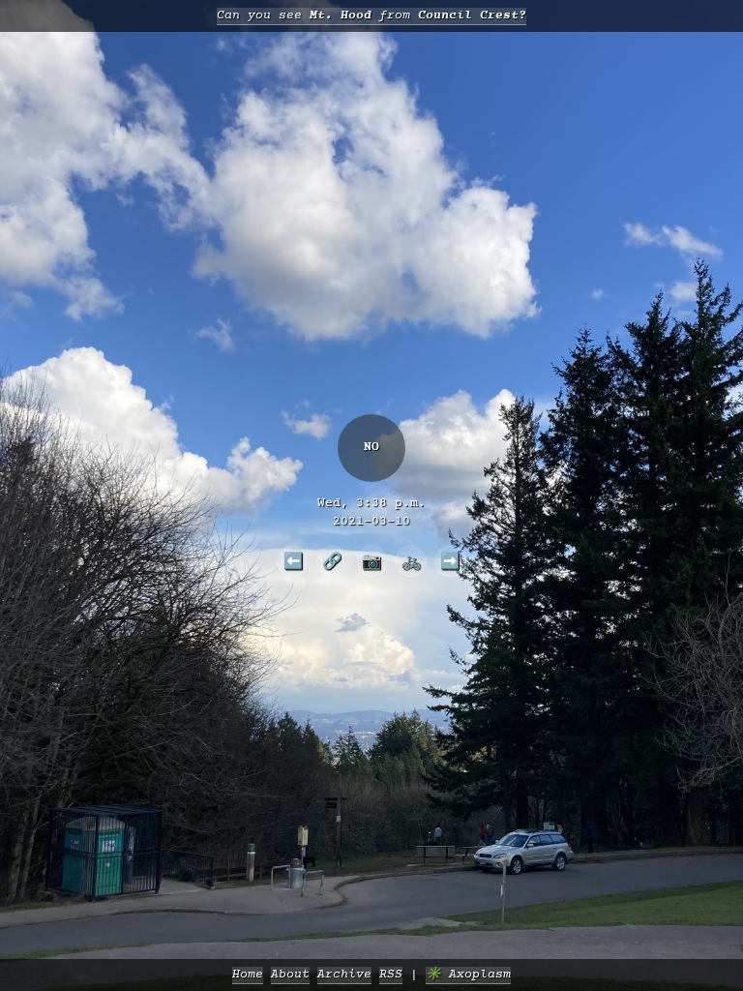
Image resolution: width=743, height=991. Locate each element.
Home (247, 975)
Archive (344, 975)
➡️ (450, 560)
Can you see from (371, 16)
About (290, 975)
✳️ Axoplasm (468, 975)
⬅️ (293, 560)
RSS (390, 975)
